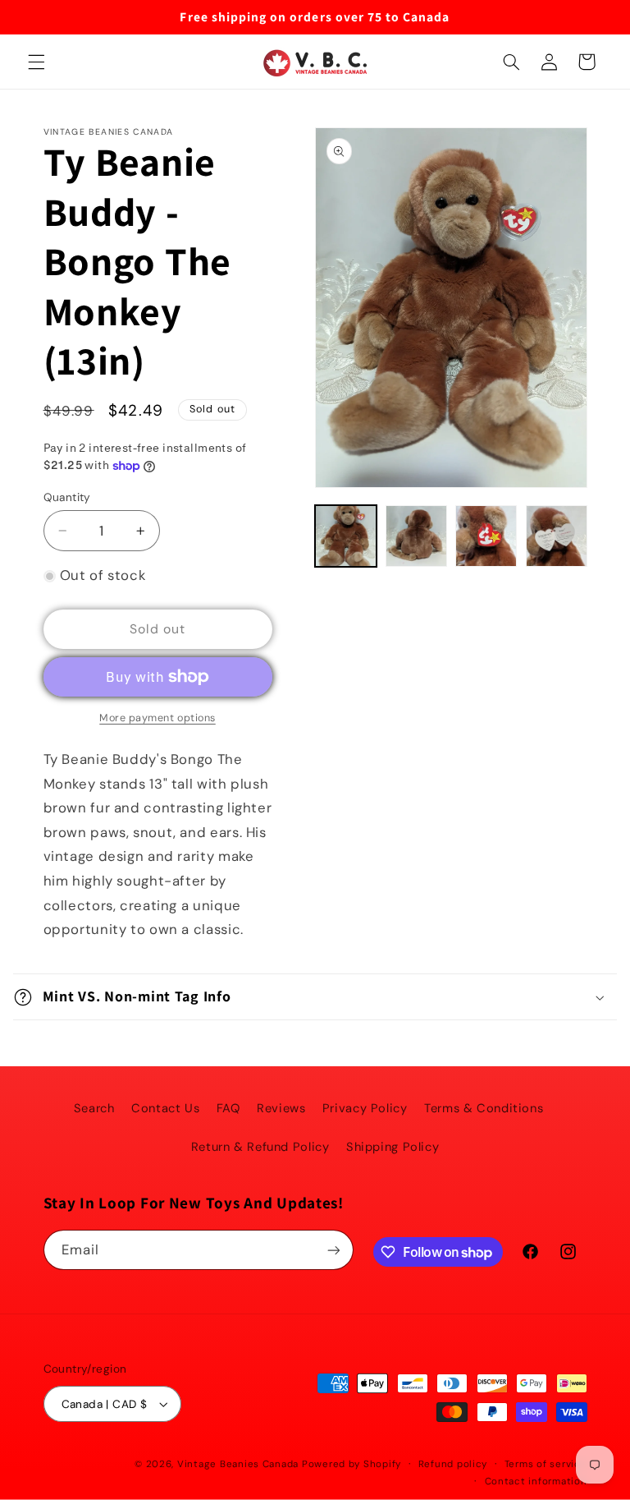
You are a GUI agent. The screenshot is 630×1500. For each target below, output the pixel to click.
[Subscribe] (333, 1250)
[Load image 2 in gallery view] (416, 536)
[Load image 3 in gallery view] (486, 536)
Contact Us (165, 1108)
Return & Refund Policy (260, 1147)
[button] (36, 62)
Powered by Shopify (351, 1464)
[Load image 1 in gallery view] (346, 536)
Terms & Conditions (483, 1108)
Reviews (281, 1108)
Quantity (67, 497)
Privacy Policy (365, 1108)
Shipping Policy (392, 1147)
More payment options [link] (157, 718)
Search (94, 1108)
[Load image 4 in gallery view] (556, 536)
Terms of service (545, 1464)
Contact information (536, 1481)
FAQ (228, 1108)
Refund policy (453, 1464)
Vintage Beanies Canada (238, 1464)
